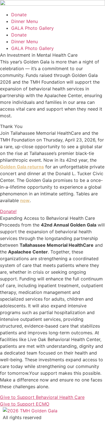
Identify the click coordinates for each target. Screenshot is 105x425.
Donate (19, 14)
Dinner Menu (24, 21)
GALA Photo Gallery (32, 28)
